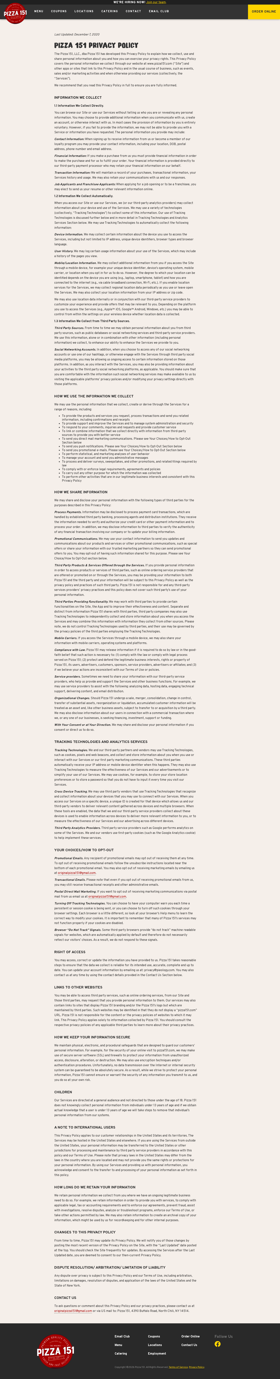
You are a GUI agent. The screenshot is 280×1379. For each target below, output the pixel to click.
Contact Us (189, 1345)
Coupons (59, 11)
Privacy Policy (196, 1367)
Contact (133, 11)
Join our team (156, 2)
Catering (109, 11)
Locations (84, 11)
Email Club (159, 11)
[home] (15, 13)
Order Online (190, 1337)
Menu (38, 11)
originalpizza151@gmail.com (77, 873)
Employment (157, 1354)
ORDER (264, 12)
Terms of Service (178, 1367)
